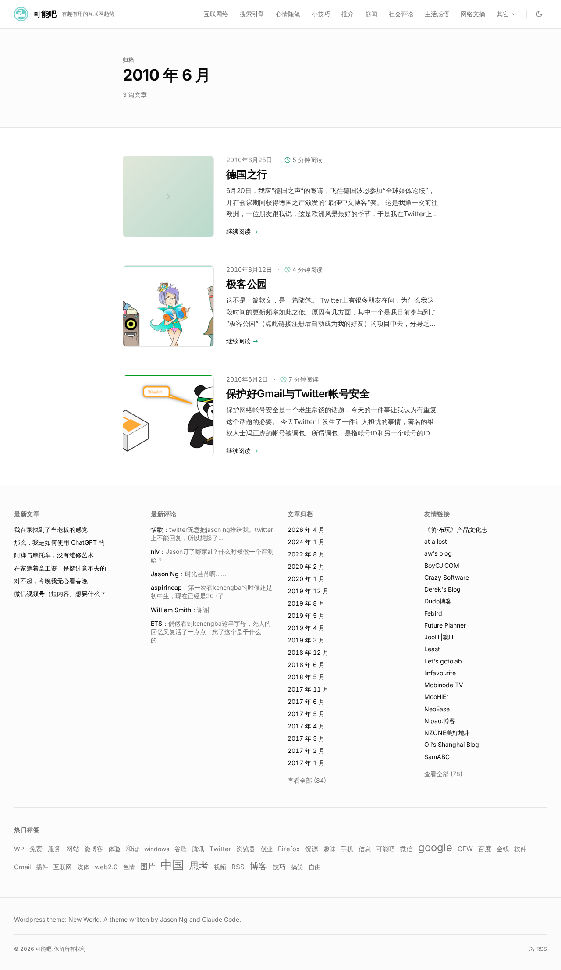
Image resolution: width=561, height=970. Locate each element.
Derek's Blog (442, 589)
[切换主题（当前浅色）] (539, 14)
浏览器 (246, 848)
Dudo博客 (438, 601)
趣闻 (371, 14)
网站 (72, 849)
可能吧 (385, 848)
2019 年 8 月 (306, 603)
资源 (311, 849)
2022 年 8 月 (306, 554)
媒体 (83, 866)
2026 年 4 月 (306, 529)
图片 (147, 866)
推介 (347, 14)
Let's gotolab (443, 661)
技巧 (279, 867)
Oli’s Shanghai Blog (451, 744)
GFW (465, 849)
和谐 (132, 849)
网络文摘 (473, 14)
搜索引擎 (252, 14)
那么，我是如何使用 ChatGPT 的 (59, 542)
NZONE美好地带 (447, 732)
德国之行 (246, 174)
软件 (520, 848)
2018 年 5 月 (306, 677)
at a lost (435, 541)
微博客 (94, 848)
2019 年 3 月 (306, 640)
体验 (114, 848)
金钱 (503, 848)
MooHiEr (436, 696)
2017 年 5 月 (306, 713)
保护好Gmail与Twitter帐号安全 (297, 393)
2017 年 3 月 (306, 738)
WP (19, 848)
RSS (238, 867)
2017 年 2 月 (306, 750)
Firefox (289, 849)
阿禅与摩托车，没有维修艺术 (54, 555)
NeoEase (437, 709)
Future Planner (445, 625)
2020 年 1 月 (306, 578)
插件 (42, 866)
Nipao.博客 (439, 720)
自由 (315, 866)
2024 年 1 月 (306, 542)
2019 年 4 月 (306, 627)
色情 (129, 866)
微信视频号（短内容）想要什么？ (60, 593)
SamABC (437, 756)
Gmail (22, 866)
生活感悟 (437, 14)
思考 (199, 865)
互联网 (62, 866)
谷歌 (180, 848)
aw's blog (438, 553)
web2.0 (106, 867)
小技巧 (321, 14)
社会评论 (401, 14)
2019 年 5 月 (306, 615)
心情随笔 (288, 14)
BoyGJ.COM (441, 565)
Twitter (220, 849)
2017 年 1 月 (306, 763)
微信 (406, 849)
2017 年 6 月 (306, 701)
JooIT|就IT (439, 637)
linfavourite (440, 673)
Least (432, 649)
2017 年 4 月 (306, 726)
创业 (266, 848)
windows (156, 848)
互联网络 (216, 14)
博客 (258, 866)
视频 (220, 866)
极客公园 (246, 284)
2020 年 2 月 (306, 566)
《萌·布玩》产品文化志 (455, 529)
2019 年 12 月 (308, 591)
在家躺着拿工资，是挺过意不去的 (60, 568)
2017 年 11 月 (308, 689)
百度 (484, 849)
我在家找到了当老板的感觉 (51, 529)
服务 (54, 849)
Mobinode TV (443, 684)
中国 (172, 865)
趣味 (329, 848)
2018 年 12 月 (308, 652)
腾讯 (198, 848)
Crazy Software (446, 577)
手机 (347, 848)
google (435, 847)
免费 (36, 849)
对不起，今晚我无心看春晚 (51, 581)
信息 (365, 848)
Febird (433, 613)
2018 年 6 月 (306, 664)
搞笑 (297, 866)
